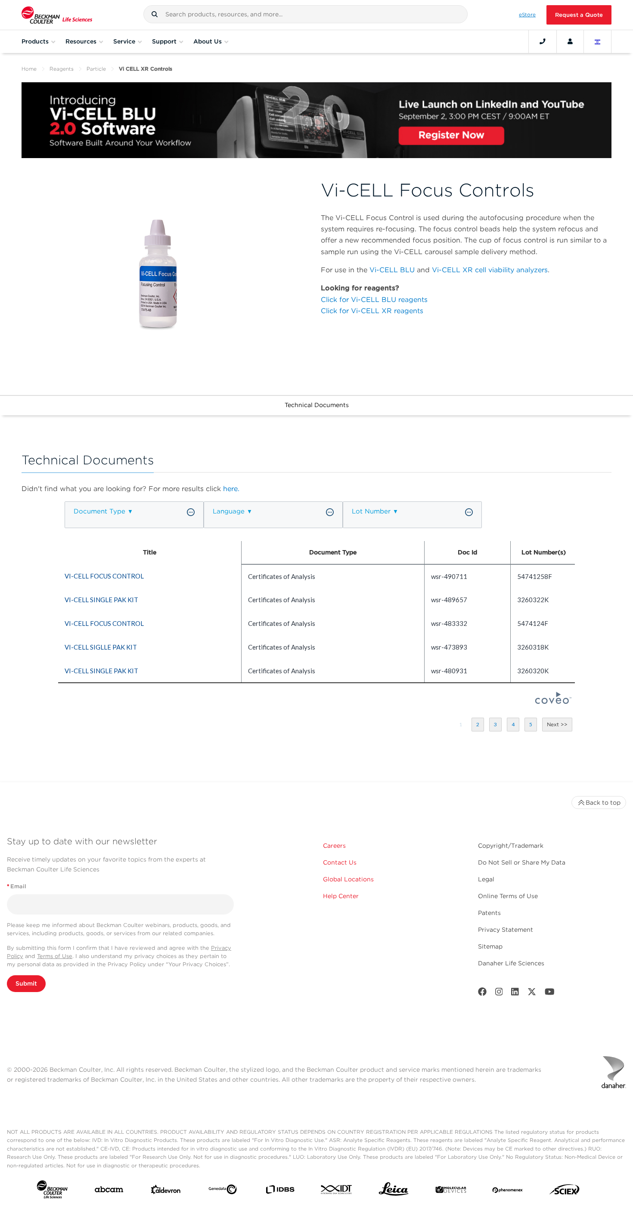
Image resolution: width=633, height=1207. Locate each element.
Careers (334, 845)
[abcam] (109, 1191)
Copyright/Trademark (510, 845)
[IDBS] (280, 1191)
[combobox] (305, 14)
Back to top (603, 802)
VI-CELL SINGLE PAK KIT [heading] (101, 600)
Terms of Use (54, 956)
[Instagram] (499, 993)
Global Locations (348, 879)
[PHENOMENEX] (508, 1191)
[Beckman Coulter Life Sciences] (57, 15)
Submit (26, 983)
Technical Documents (317, 404)
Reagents (62, 68)
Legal (486, 879)
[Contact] (542, 41)
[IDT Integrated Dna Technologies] (337, 1191)
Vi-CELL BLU (392, 270)
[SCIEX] (564, 1191)
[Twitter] (532, 993)
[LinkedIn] (515, 993)
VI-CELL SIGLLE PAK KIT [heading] (101, 647)
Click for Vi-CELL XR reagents (372, 311)
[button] (154, 14)
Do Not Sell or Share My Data (521, 862)
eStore (527, 15)
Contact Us (340, 862)
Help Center (341, 896)
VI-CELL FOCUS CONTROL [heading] (104, 576)
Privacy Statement (505, 929)
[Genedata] (223, 1191)
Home (29, 68)
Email (16, 886)
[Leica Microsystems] (394, 1191)
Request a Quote (579, 15)
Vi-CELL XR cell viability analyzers (490, 270)
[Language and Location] (597, 41)
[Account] (570, 41)
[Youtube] (550, 993)
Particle (96, 68)
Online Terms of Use (508, 896)
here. (231, 489)
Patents (489, 912)
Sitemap (490, 946)
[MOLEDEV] (451, 1191)
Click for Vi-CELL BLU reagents (374, 300)
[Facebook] (482, 993)
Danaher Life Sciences (511, 963)
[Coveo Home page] (553, 701)
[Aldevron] (166, 1191)
